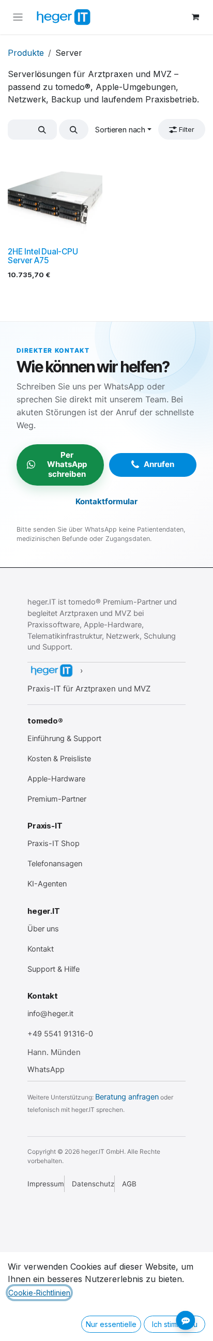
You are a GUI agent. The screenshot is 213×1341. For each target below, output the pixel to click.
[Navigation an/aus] (18, 17)
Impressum (45, 1184)
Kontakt (40, 949)
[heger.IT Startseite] (51, 670)
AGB (129, 1184)
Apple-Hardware (56, 778)
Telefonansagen (54, 863)
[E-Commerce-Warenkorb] (195, 17)
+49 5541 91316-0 (60, 1033)
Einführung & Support (64, 738)
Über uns (43, 928)
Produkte (26, 53)
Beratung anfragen (127, 1097)
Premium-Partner (56, 799)
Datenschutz (93, 1184)
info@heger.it (50, 1013)
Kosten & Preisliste (59, 758)
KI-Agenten (47, 883)
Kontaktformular (106, 501)
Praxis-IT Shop (53, 843)
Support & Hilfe (53, 969)
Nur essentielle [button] (111, 1324)
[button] (73, 129)
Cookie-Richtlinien (39, 1292)
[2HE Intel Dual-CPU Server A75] (55, 195)
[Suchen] (42, 129)
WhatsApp (46, 1069)
